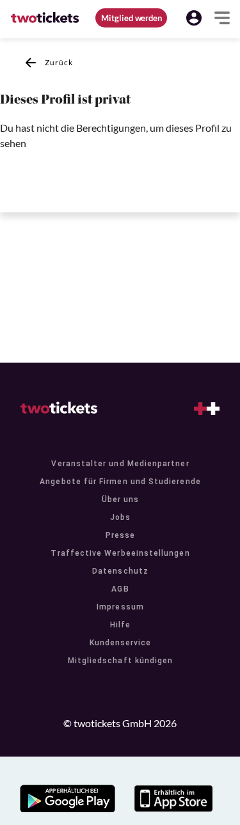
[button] (194, 18)
